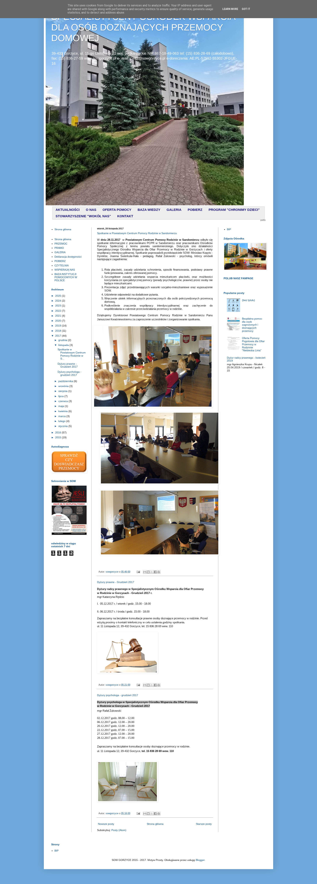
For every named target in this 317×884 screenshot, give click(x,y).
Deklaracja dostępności (67, 256)
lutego (62, 421)
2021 (58, 315)
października (66, 381)
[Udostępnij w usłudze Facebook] (155, 572)
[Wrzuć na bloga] (148, 572)
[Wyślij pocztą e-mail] (145, 572)
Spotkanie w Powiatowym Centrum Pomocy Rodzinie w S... (72, 354)
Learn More (230, 9)
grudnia (63, 340)
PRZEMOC (60, 243)
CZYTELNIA (61, 265)
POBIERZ (60, 261)
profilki (262, 220)
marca (62, 416)
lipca (61, 396)
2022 (58, 310)
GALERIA (59, 252)
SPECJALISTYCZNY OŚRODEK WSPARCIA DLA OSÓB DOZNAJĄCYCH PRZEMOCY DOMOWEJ (143, 27)
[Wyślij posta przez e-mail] (138, 572)
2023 (58, 305)
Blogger (200, 860)
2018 (58, 330)
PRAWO (59, 247)
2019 (58, 325)
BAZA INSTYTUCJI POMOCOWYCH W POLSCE (65, 277)
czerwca (63, 401)
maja (61, 406)
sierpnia (63, 391)
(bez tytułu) (248, 300)
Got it (246, 9)
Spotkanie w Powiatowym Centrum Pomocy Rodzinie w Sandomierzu (137, 233)
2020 (58, 320)
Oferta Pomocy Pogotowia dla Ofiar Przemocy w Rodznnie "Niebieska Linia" (253, 344)
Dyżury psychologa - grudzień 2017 (117, 695)
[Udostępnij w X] (152, 572)
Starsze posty (204, 823)
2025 (58, 295)
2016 (58, 432)
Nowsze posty (106, 823)
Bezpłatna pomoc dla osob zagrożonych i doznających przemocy (252, 324)
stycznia (63, 426)
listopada (64, 345)
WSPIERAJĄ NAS (64, 269)
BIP (229, 229)
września (63, 386)
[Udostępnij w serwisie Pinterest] (159, 572)
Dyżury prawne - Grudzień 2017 (115, 582)
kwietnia (63, 411)
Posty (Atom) (118, 830)
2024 (58, 300)
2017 (58, 335)
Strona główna (155, 823)
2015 (58, 437)
